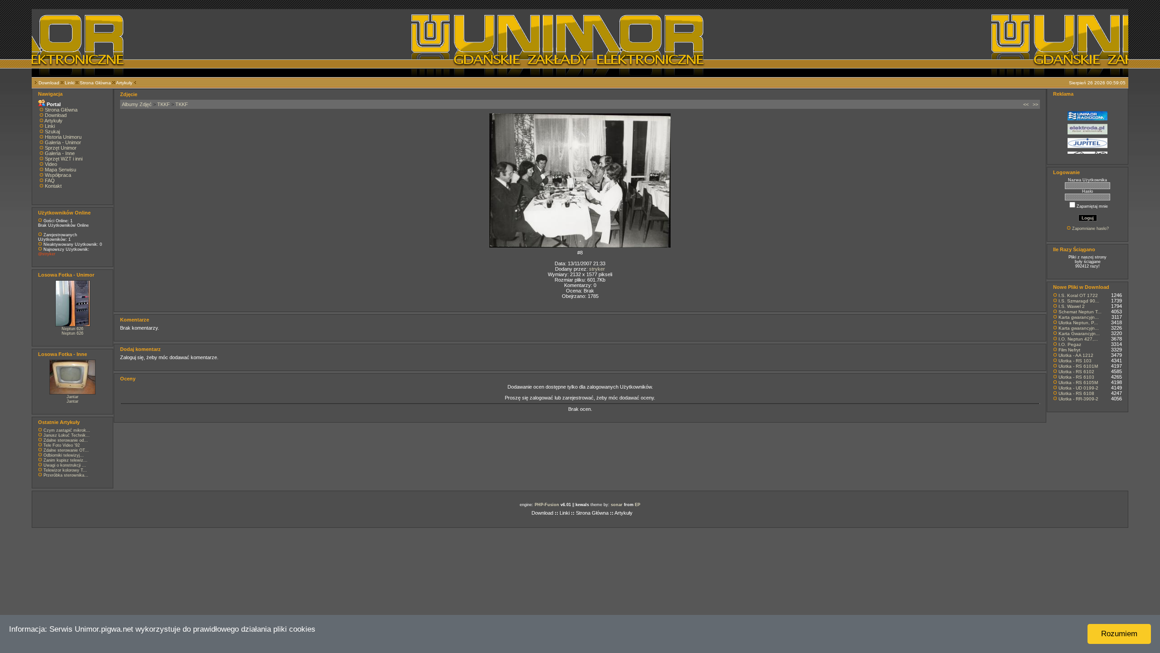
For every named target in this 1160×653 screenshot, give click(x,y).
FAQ (50, 180)
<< (1026, 104)
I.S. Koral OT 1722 (1078, 295)
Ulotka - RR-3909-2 (1078, 398)
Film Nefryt (1069, 349)
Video (51, 164)
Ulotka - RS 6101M (1078, 366)
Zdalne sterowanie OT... (66, 450)
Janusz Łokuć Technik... (67, 435)
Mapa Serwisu (60, 169)
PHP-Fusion (547, 504)
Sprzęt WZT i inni (63, 158)
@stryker (46, 254)
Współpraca (58, 175)
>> (1035, 104)
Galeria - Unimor (63, 142)
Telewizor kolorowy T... (65, 470)
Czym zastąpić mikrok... (67, 430)
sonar (617, 504)
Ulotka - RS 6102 (1076, 371)
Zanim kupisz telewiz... (65, 460)
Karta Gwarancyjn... (1079, 333)
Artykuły (124, 82)
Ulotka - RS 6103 (1076, 377)
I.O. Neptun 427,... (1078, 338)
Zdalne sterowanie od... (66, 440)
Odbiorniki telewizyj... (64, 455)
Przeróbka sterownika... (66, 475)
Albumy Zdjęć (137, 104)
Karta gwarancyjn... (1078, 317)
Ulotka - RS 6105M (1078, 382)
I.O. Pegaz (1069, 344)
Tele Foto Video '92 (62, 445)
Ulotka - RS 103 (1075, 360)
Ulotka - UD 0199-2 (1078, 387)
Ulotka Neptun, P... (1078, 322)
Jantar (72, 397)
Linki (69, 82)
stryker (597, 269)
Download (49, 82)
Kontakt (53, 186)
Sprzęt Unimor (61, 148)
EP (637, 504)
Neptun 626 (72, 328)
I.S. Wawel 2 (1071, 306)
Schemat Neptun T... (1080, 311)
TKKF (163, 104)
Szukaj (52, 131)
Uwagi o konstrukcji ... (65, 465)
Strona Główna (95, 82)
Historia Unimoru (63, 137)
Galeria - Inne (60, 153)
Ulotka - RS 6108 (1076, 393)
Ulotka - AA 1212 (1075, 355)
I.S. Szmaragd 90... (1078, 300)
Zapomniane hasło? (1090, 228)
